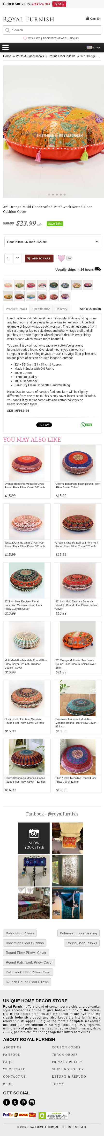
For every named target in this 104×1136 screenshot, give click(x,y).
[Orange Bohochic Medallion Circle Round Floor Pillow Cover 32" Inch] (27, 463)
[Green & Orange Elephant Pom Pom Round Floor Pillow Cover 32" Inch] (78, 522)
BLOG (8, 1084)
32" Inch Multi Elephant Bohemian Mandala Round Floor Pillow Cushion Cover (76, 605)
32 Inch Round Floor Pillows (27, 982)
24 (69, 258)
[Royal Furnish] (28, 20)
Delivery (61, 309)
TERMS (58, 1084)
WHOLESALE (14, 1069)
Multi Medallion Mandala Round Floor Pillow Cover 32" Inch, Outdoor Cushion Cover (26, 664)
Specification (41, 309)
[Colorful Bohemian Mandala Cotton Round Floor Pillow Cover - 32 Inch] (27, 757)
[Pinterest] (23, 1102)
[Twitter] (15, 1102)
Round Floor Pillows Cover (26, 953)
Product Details (16, 309)
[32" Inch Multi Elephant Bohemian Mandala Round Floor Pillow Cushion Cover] (78, 581)
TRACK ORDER (65, 1054)
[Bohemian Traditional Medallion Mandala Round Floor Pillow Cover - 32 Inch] (78, 698)
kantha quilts (49, 1028)
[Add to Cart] (39, 257)
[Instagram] (32, 1102)
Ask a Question (90, 309)
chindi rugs (53, 1025)
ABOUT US (12, 1047)
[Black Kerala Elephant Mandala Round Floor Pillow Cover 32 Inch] (27, 698)
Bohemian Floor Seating (78, 933)
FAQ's (8, 1062)
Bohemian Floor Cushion (25, 943)
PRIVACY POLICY (67, 1062)
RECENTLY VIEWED (54, 38)
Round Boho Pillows (82, 943)
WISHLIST (34, 38)
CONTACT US (14, 1076)
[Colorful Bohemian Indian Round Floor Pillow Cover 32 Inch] (78, 463)
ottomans (85, 1028)
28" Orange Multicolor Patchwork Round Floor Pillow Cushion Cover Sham (75, 664)
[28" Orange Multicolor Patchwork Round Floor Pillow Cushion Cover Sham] (78, 639)
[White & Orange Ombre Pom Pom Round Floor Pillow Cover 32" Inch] (27, 522)
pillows (80, 1025)
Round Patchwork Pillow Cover (29, 962)
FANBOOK (12, 1054)
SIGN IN (74, 38)
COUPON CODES (66, 1047)
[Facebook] (6, 1102)
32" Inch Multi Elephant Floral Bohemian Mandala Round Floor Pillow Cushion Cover (23, 605)
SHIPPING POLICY (68, 1069)
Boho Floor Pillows (20, 933)
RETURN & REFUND (69, 1076)
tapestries (94, 1025)
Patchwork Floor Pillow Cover (28, 972)
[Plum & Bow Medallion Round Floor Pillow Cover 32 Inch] (78, 757)
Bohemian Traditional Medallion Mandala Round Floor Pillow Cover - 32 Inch (76, 723)
